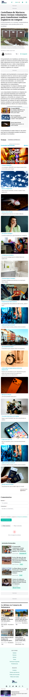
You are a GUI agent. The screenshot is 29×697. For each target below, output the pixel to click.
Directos (14, 655)
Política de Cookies (14, 676)
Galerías (14, 652)
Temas (14, 659)
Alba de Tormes (16, 587)
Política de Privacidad (14, 674)
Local (21, 575)
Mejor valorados (18, 525)
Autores (14, 657)
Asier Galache (4, 624)
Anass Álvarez (18, 644)
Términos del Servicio (14, 672)
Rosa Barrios (11, 624)
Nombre (3, 500)
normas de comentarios (22, 516)
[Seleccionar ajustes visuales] (22, 2)
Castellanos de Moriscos (14, 139)
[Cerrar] (27, 689)
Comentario (4, 506)
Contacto (14, 670)
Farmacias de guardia (14, 661)
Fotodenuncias (14, 663)
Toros (21, 564)
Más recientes (6, 525)
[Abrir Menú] (26, 2)
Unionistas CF (22, 553)
